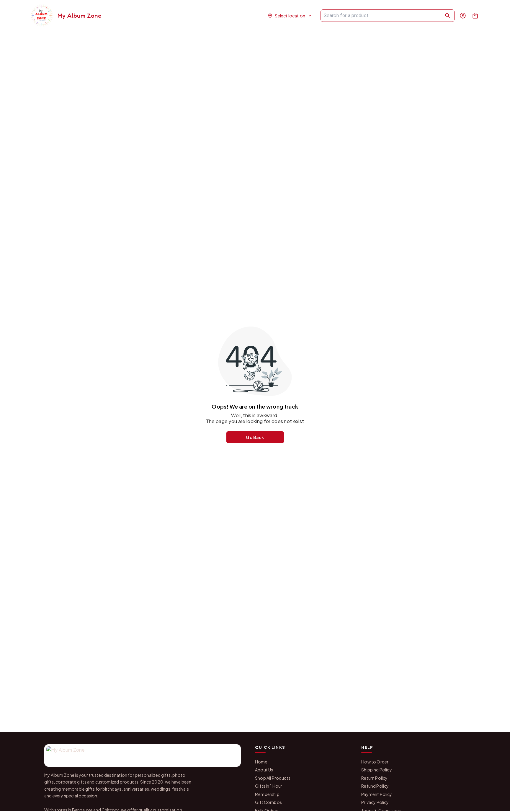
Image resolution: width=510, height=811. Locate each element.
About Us (264, 769)
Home (261, 761)
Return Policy (374, 778)
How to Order (374, 761)
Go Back (255, 437)
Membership (267, 794)
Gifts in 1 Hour (268, 786)
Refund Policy (375, 786)
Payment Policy (376, 794)
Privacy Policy (375, 802)
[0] (475, 16)
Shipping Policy (376, 769)
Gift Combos (268, 802)
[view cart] (475, 16)
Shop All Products (272, 778)
